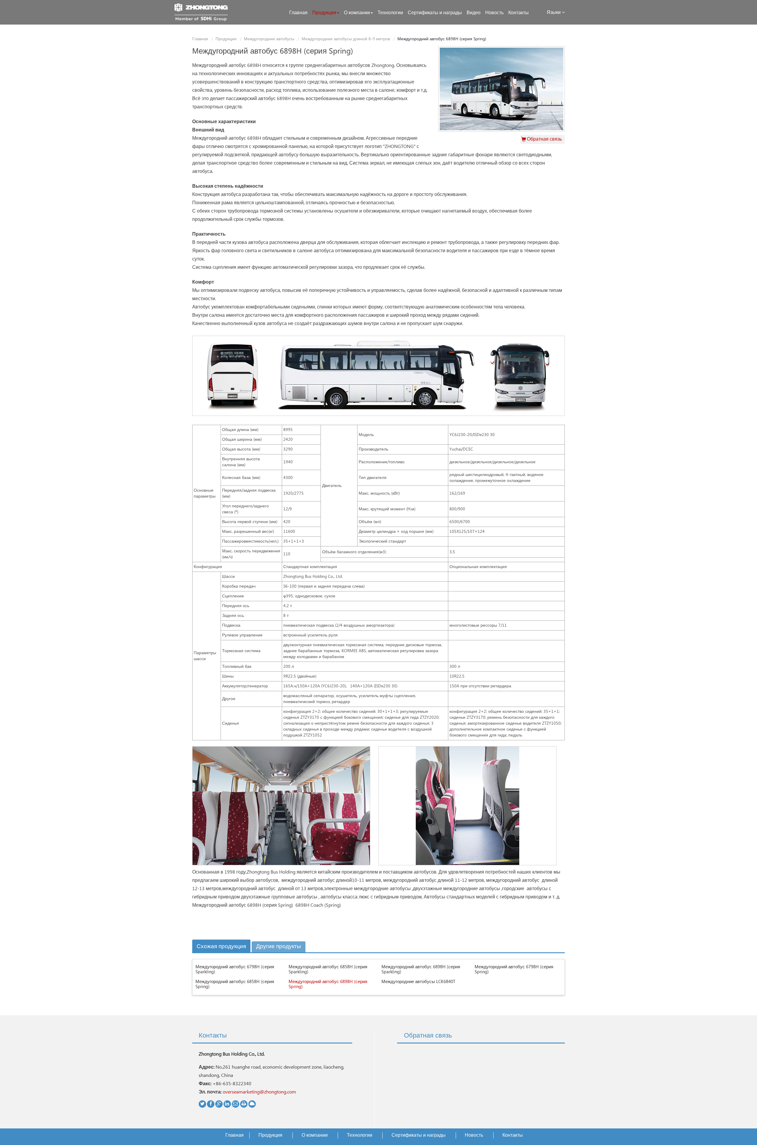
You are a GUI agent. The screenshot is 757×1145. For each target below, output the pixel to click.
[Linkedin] (227, 1104)
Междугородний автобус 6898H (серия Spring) (328, 984)
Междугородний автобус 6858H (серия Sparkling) (328, 969)
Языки (554, 12)
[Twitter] (202, 1104)
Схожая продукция (221, 946)
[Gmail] (235, 1104)
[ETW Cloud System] (252, 1104)
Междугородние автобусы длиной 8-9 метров (346, 39)
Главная (200, 39)
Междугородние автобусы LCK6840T (418, 982)
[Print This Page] (244, 1104)
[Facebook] (210, 1104)
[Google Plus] (219, 1104)
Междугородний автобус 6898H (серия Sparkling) (420, 969)
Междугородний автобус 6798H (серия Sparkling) (234, 969)
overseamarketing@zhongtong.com (259, 1092)
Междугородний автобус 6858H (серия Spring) (234, 984)
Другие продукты (278, 946)
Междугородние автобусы (269, 39)
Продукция (226, 39)
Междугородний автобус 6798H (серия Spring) (514, 969)
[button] (325, 13)
